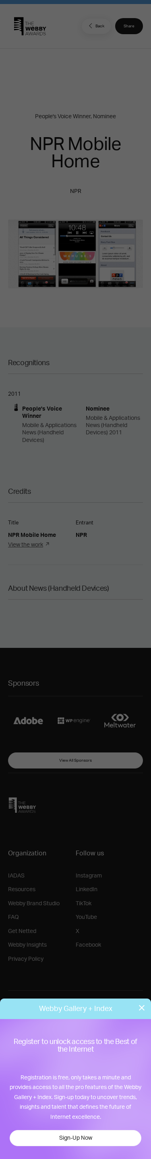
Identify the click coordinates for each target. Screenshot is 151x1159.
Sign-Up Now (75, 1138)
